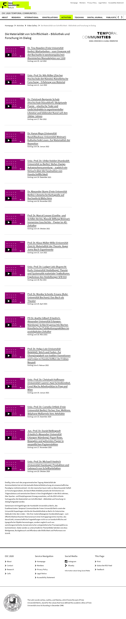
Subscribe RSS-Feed (104, 565)
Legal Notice (102, 3)
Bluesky (71, 565)
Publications (112, 17)
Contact (10, 565)
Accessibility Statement (116, 3)
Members (82, 3)
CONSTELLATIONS (50, 17)
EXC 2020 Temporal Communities (19, 13)
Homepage (74, 3)
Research (16, 17)
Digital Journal (95, 17)
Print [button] (99, 561)
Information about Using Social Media (77, 571)
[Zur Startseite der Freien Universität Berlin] (16, 5)
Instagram (72, 561)
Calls (9, 573)
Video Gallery (32, 25)
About (5, 17)
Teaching (79, 17)
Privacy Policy (92, 3)
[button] (118, 17)
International (31, 17)
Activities (66, 17)
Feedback (100, 569)
